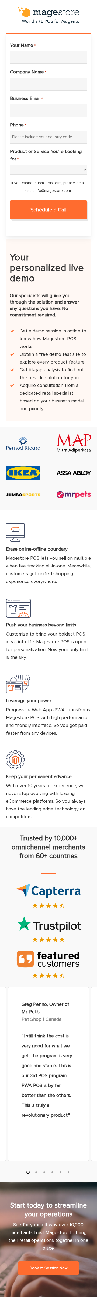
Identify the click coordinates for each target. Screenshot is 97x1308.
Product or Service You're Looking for (46, 155)
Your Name (22, 45)
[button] (48, 1268)
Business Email (26, 98)
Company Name (28, 72)
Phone (18, 125)
